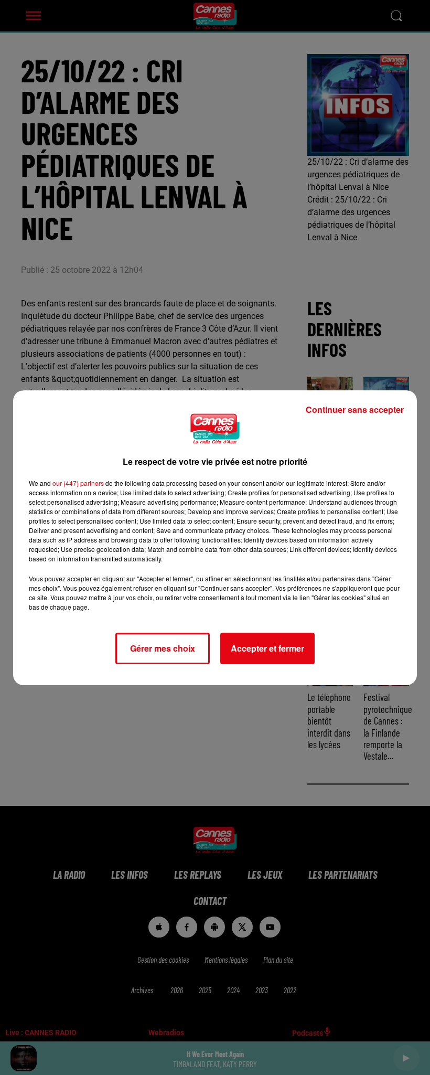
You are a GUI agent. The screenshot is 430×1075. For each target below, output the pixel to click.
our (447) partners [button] (78, 482)
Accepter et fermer (267, 648)
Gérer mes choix (162, 648)
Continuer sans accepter (355, 409)
